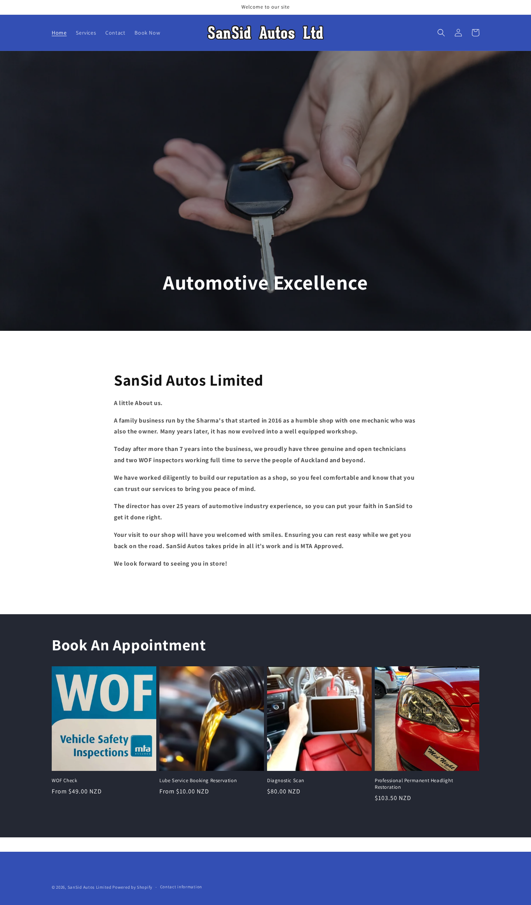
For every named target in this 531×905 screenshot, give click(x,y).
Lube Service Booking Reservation (198, 780)
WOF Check (64, 780)
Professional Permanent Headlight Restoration (414, 783)
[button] (441, 32)
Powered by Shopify (132, 887)
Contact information (181, 886)
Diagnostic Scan (285, 780)
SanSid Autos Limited (90, 887)
